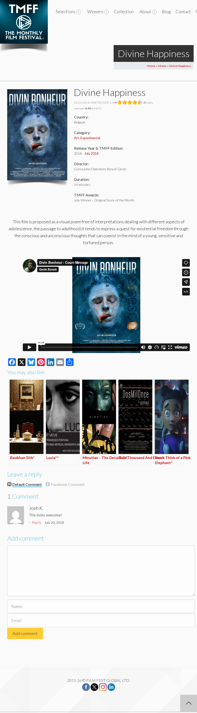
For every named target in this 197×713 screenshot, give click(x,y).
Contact (183, 11)
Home (151, 66)
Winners (95, 11)
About (145, 11)
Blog (166, 11)
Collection (124, 11)
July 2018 (91, 153)
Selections (65, 11)
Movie (162, 66)
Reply (36, 522)
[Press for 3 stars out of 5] (129, 102)
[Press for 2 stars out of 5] (124, 102)
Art (76, 138)
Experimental (90, 138)
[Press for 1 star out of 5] (119, 102)
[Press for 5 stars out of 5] (139, 102)
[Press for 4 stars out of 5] (134, 102)
